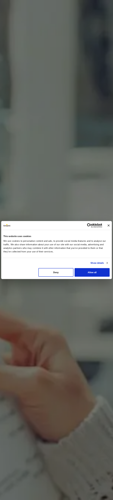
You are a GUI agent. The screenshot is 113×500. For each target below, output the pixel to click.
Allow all (92, 272)
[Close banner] (109, 225)
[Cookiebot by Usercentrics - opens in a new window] (89, 225)
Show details (97, 263)
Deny (56, 272)
